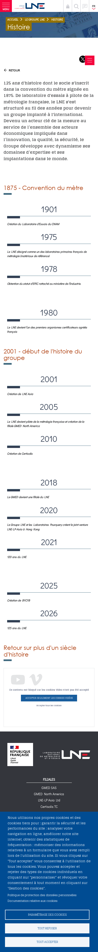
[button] (6, 6)
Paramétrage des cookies (47, 914)
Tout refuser (47, 928)
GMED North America (49, 794)
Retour (14, 70)
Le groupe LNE (35, 19)
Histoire (57, 19)
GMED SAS (49, 787)
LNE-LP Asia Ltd (49, 800)
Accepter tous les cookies (49, 705)
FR (93, 6)
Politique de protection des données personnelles (42, 895)
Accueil (12, 19)
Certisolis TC (49, 806)
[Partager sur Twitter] (83, 59)
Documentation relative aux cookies (33, 900)
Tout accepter (47, 941)
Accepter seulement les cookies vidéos (49, 698)
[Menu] (89, 60)
